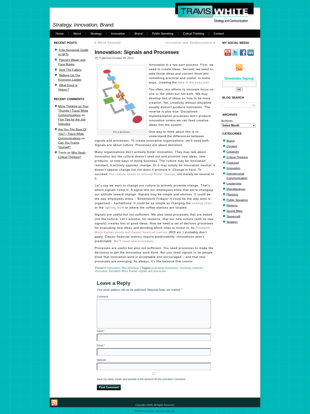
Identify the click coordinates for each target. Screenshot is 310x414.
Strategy (96, 33)
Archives (227, 120)
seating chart (202, 203)
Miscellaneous (130, 267)
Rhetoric (232, 205)
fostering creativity (191, 267)
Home (60, 33)
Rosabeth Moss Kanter (123, 271)
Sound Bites (234, 211)
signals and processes (152, 271)
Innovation (118, 33)
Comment (102, 296)
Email (101, 345)
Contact (219, 33)
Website (101, 360)
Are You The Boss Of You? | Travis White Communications (72, 134)
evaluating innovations (164, 267)
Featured (232, 162)
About (77, 33)
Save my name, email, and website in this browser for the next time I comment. (141, 379)
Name (101, 331)
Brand (139, 33)
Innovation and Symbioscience (189, 42)
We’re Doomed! (109, 42)
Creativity (232, 151)
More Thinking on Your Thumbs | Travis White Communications (73, 111)
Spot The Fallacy (70, 69)
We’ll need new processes (134, 241)
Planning (232, 194)
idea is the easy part (193, 82)
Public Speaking (162, 33)
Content (231, 146)
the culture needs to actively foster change (142, 174)
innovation (101, 271)
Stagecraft (233, 216)
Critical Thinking (193, 33)
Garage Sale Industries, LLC (161, 411)
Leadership (233, 183)
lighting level (115, 207)
